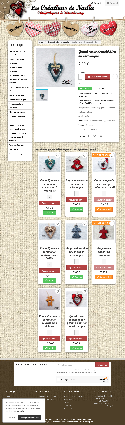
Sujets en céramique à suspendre (17, 53)
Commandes (68, 399)
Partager (88, 136)
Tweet (94, 136)
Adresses (67, 406)
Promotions (10, 396)
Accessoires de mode (17, 95)
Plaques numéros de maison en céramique (17, 127)
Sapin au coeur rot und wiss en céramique (77, 183)
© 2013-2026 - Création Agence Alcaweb (76, 419)
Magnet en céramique (17, 112)
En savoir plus (19, 411)
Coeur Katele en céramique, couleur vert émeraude (49, 185)
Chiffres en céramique (17, 116)
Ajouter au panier (98, 76)
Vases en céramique (16, 145)
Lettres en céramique (16, 121)
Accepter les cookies (30, 417)
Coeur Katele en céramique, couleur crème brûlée (49, 253)
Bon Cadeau (13, 149)
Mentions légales (86, 422)
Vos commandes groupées (18, 154)
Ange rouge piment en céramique (104, 251)
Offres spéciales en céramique (16, 69)
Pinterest (100, 136)
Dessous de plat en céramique (16, 106)
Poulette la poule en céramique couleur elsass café (104, 183)
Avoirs (66, 402)
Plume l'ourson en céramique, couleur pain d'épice (49, 321)
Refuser (12, 417)
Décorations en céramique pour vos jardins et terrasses (18, 137)
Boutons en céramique (17, 100)
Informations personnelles (73, 396)
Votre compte (71, 391)
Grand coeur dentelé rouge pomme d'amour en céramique (76, 321)
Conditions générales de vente (46, 396)
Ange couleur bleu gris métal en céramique (77, 251)
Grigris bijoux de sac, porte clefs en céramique (19, 89)
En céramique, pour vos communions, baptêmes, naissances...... (18, 79)
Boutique (16, 45)
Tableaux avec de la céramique (16, 61)
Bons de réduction (70, 409)
